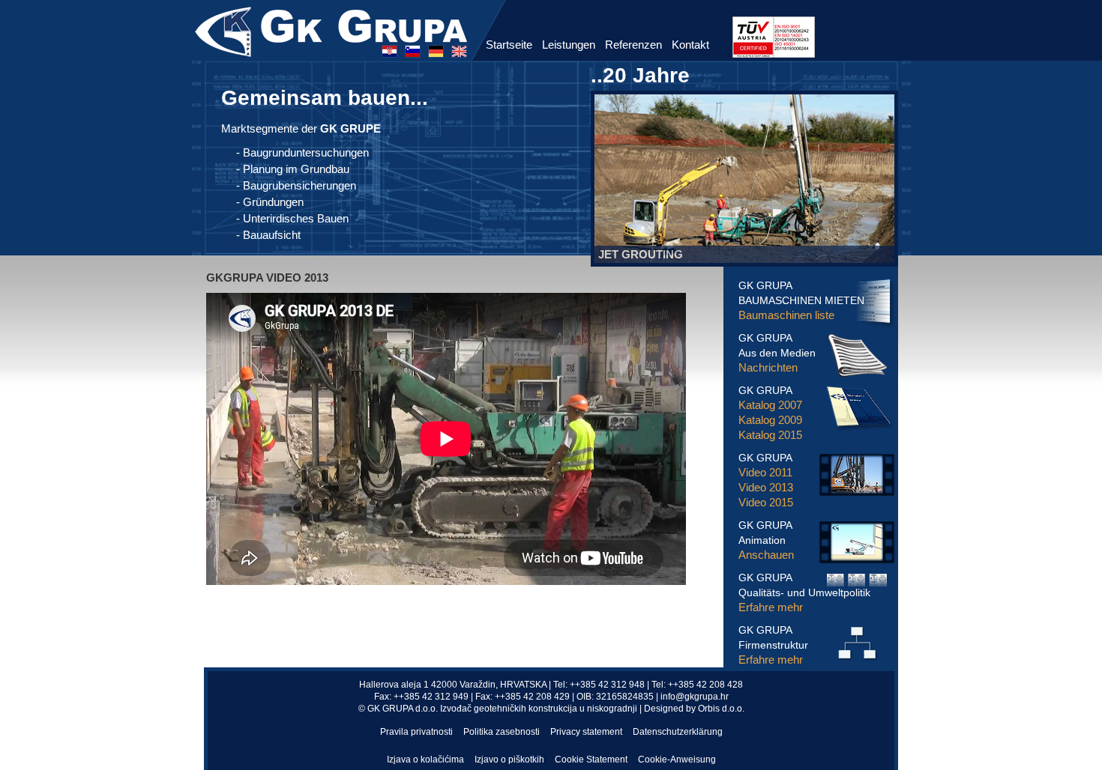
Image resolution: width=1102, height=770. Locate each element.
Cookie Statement (591, 759)
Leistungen (568, 44)
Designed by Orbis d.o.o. (694, 708)
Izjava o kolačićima (425, 759)
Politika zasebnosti (501, 732)
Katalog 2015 (770, 434)
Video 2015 (765, 502)
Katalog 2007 (770, 404)
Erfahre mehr (770, 607)
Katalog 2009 (770, 419)
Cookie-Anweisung (677, 759)
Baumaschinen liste (786, 315)
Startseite (509, 44)
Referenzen (633, 44)
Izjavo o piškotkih (509, 759)
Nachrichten (768, 367)
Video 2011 (765, 472)
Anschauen (766, 554)
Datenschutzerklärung (678, 732)
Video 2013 (765, 487)
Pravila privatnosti (416, 732)
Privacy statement (586, 732)
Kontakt (690, 44)
